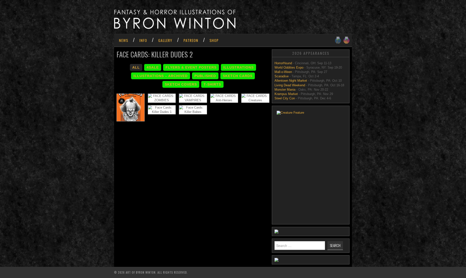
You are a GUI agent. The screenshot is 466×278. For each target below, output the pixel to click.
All (136, 67)
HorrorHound (284, 63)
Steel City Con (285, 98)
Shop (214, 40)
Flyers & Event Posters (191, 67)
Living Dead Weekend (290, 85)
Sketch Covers (181, 84)
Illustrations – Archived (160, 76)
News (123, 40)
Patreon (190, 40)
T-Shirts (212, 84)
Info (143, 40)
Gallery (165, 40)
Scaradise (282, 76)
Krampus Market (286, 94)
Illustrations (238, 67)
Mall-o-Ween (283, 72)
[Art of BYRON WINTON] (174, 19)
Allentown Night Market (291, 80)
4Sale (153, 67)
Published (205, 76)
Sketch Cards (237, 76)
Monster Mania (285, 89)
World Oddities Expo (289, 67)
